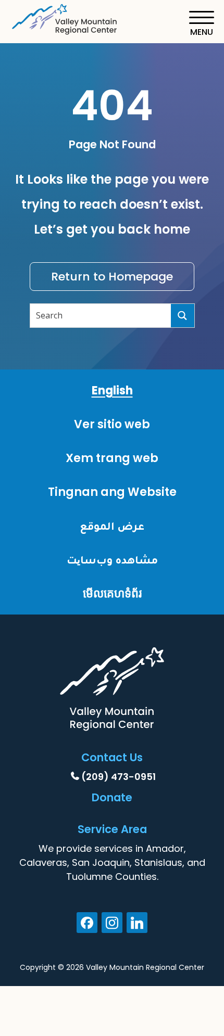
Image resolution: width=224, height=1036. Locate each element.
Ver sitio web (112, 424)
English (112, 390)
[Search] (182, 315)
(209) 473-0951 (118, 776)
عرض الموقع (112, 526)
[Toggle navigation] (201, 23)
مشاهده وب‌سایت (112, 560)
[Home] (65, 17)
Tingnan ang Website (112, 492)
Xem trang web (112, 458)
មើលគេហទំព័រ (112, 593)
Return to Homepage (112, 276)
